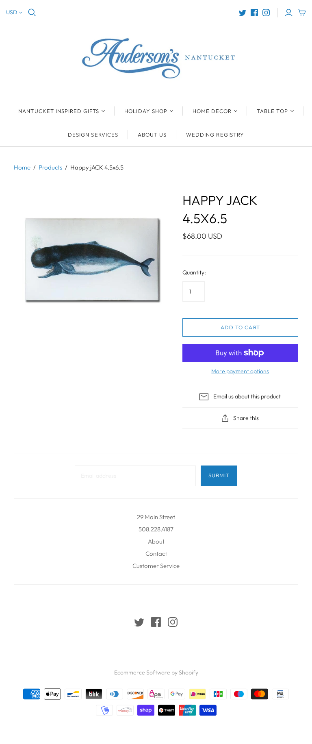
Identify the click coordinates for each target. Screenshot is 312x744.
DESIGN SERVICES (93, 134)
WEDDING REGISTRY (215, 134)
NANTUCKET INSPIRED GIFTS (58, 111)
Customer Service (156, 566)
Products (50, 167)
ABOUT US (152, 134)
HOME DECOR (212, 111)
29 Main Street (156, 517)
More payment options (240, 371)
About (156, 541)
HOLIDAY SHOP (145, 111)
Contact (156, 553)
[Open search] (32, 13)
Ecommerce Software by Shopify (156, 672)
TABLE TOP (272, 111)
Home (22, 167)
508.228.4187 (156, 529)
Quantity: (194, 272)
